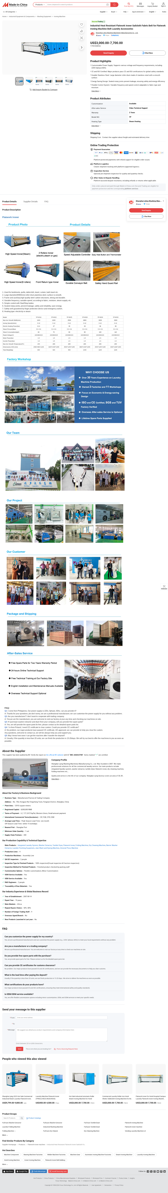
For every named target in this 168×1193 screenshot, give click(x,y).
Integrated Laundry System (28, 845)
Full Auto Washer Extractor (11, 1123)
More (4, 1164)
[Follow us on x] (151, 1171)
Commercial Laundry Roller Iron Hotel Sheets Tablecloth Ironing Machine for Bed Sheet (117, 1098)
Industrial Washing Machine (53, 1127)
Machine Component (11, 1154)
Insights (132, 1178)
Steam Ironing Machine (124, 1154)
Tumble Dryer (58, 845)
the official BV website (54, 755)
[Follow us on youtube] (158, 1171)
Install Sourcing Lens (59, 1171)
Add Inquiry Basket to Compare (44, 89)
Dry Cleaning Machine (97, 845)
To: (14, 1024)
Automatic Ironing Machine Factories (98, 1154)
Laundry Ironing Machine (146, 1154)
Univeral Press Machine (69, 848)
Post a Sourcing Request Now (66, 1049)
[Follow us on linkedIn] (164, 1171)
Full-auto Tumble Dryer (92, 1127)
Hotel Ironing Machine (12, 1160)
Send (19, 1049)
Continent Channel (110, 1178)
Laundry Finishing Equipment (23, 848)
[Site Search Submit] (114, 4)
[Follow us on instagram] (154, 1171)
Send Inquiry (108, 53)
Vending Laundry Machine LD (135, 1131)
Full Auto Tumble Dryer (92, 1123)
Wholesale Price (97, 1178)
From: (13, 1018)
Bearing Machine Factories (33, 1154)
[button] (107, 4)
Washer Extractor (45, 845)
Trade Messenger (38, 1171)
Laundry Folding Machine (11, 1127)
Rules (164, 12)
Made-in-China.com (74, 1181)
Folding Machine (82, 845)
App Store (8, 1171)
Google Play (22, 1171)
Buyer (113, 12)
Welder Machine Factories (56, 1154)
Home (4, 16)
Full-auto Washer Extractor (52, 1123)
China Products (49, 1178)
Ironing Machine (59, 16)
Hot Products (37, 1178)
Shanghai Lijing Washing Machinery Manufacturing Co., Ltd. (117, 33)
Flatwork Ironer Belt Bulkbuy (55, 1160)
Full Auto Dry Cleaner (50, 1131)
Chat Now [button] (149, 53)
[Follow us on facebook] (148, 1171)
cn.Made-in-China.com (105, 1181)
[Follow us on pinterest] (161, 1171)
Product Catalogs (34, 1118)
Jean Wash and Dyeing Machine (47, 848)
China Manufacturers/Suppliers (65, 1178)
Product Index (123, 1178)
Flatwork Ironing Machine (134, 1123)
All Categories (10, 12)
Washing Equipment (44, 16)
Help (125, 12)
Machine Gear (75, 1154)
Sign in (163, 6)
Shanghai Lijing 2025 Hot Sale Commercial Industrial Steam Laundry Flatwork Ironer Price (17, 1098)
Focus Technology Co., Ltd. (68, 1185)
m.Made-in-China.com (89, 1181)
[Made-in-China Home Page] (14, 4)
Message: (11, 1030)
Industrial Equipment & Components (22, 16)
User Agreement (96, 1185)
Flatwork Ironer (69, 845)
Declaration (108, 1185)
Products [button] (39, 4)
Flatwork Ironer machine (133, 1127)
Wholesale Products (84, 1178)
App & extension (138, 12)
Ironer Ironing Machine (32, 1160)
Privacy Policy (119, 1185)
